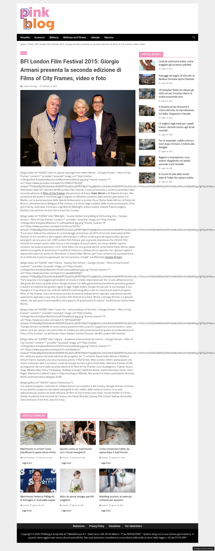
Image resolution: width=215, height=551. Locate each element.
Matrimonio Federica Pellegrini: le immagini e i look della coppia (37, 498)
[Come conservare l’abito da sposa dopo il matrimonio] (117, 433)
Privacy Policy (96, 526)
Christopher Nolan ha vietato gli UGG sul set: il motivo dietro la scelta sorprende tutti (176, 93)
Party (23, 53)
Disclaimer (115, 526)
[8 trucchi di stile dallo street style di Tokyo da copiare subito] (147, 178)
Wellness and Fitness (74, 37)
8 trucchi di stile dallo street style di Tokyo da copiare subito (176, 176)
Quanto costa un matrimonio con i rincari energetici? (76, 450)
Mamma (108, 37)
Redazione (79, 526)
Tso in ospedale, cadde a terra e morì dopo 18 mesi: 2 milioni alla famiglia (176, 144)
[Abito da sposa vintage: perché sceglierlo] (78, 481)
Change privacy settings (203, 548)
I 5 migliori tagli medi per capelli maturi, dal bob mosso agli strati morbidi (177, 127)
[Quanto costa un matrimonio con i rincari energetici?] (78, 433)
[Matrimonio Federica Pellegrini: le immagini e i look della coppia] (38, 481)
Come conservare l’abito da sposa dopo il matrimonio (114, 450)
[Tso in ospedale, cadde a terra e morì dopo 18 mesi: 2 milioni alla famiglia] (147, 144)
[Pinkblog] (37, 18)
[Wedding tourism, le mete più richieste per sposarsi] (117, 481)
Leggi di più (27, 463)
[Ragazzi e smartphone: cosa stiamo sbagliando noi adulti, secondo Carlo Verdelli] (147, 161)
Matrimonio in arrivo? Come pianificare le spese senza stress (38, 450)
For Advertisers (133, 526)
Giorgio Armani (113, 257)
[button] (193, 37)
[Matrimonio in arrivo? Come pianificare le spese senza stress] (38, 433)
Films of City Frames (54, 193)
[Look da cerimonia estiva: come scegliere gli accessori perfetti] (147, 65)
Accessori (39, 37)
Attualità (25, 37)
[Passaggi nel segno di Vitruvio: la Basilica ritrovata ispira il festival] (147, 79)
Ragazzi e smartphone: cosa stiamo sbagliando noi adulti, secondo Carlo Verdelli (175, 161)
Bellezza (54, 37)
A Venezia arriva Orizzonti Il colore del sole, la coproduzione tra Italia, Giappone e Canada (176, 110)
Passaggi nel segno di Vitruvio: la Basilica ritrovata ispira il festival (177, 77)
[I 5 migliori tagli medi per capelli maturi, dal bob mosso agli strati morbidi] (147, 127)
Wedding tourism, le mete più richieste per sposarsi (115, 498)
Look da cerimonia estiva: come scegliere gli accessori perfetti (176, 63)
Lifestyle (95, 37)
